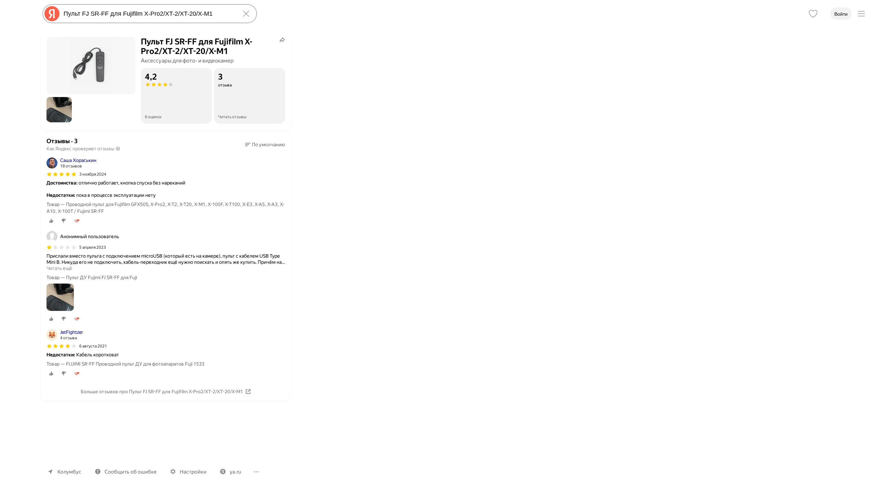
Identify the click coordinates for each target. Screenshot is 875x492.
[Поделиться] (282, 39)
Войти (841, 14)
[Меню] (861, 13)
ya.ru (235, 472)
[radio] (51, 220)
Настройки (193, 472)
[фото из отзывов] (60, 298)
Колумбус (69, 472)
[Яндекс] (51, 13)
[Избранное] (813, 13)
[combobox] (148, 14)
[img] (61, 174)
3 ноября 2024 (92, 174)
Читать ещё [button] (59, 268)
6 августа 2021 (93, 346)
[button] (59, 109)
